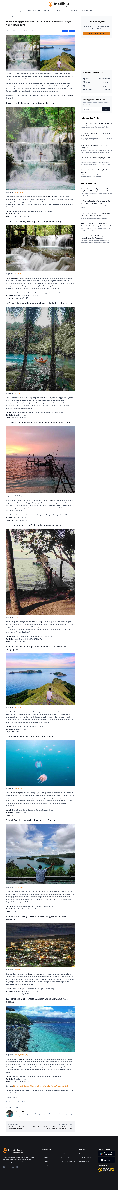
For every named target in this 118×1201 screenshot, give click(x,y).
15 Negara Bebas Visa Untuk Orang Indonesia (96, 123)
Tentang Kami (87, 11)
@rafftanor (18, 393)
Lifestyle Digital (60, 11)
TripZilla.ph (45, 1176)
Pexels (17, 617)
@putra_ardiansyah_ (21, 1055)
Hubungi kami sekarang (96, 33)
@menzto (18, 969)
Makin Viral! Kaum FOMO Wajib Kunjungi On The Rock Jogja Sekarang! (95, 214)
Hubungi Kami (83, 1165)
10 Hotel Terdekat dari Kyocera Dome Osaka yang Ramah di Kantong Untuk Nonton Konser (96, 190)
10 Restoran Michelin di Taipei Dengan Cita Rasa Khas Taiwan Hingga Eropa (95, 202)
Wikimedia (18, 274)
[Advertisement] (96, 54)
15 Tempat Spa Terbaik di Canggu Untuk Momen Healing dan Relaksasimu (94, 237)
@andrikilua (19, 788)
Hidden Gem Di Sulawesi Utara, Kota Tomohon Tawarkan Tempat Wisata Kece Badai (41, 1086)
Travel (7, 17)
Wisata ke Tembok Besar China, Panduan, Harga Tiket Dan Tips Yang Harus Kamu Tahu (96, 224)
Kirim (105, 109)
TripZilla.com (46, 1165)
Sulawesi (14, 17)
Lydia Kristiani (19, 1111)
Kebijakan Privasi (84, 1172)
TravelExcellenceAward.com (69, 1172)
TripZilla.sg (64, 1165)
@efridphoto (19, 192)
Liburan (47, 11)
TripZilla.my (45, 1172)
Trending (27, 11)
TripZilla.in (45, 1168)
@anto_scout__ (20, 887)
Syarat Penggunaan (85, 1168)
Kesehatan (74, 11)
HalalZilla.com (65, 1168)
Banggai (72, 30)
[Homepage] (20, 11)
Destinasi (36, 11)
